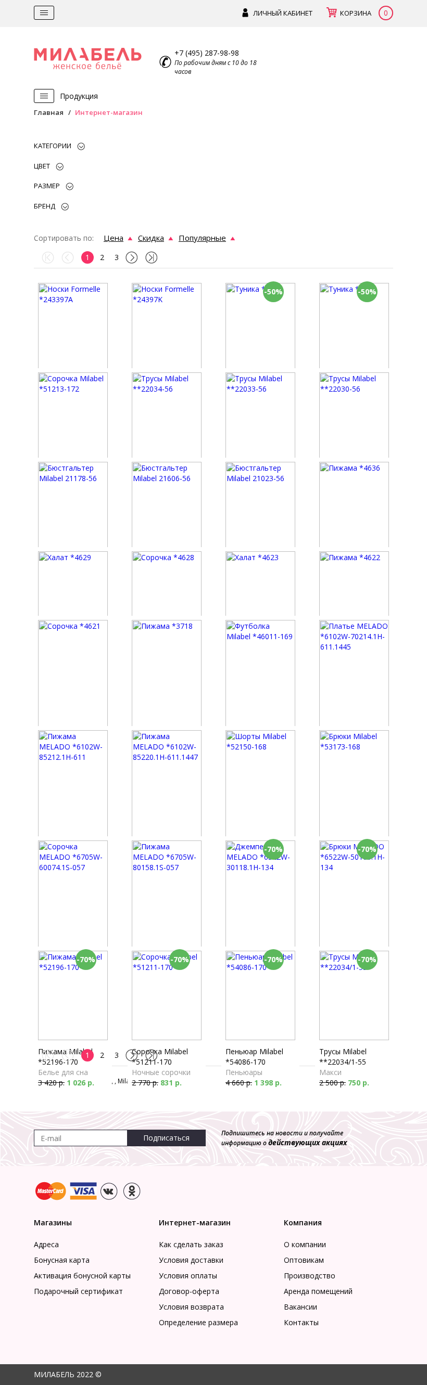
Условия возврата (191, 1307)
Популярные (202, 237)
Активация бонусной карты (82, 1275)
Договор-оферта (189, 1291)
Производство (309, 1275)
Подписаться (166, 1138)
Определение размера (198, 1322)
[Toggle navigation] (44, 13)
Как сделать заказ (191, 1244)
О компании (305, 1244)
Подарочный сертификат (78, 1291)
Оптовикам (304, 1260)
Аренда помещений (318, 1291)
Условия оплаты (188, 1275)
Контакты (301, 1322)
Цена (113, 237)
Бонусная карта (62, 1260)
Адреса (46, 1244)
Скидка (151, 237)
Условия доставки (191, 1260)
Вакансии (300, 1307)
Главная (49, 112)
